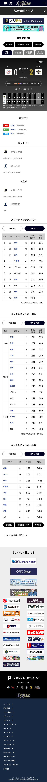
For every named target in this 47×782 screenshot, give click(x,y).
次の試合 (38, 44)
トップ (5, 535)
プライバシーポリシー (11, 765)
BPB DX (6, 769)
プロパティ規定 (9, 760)
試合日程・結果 (23, 44)
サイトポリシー (9, 756)
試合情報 (13, 535)
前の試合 (9, 44)
